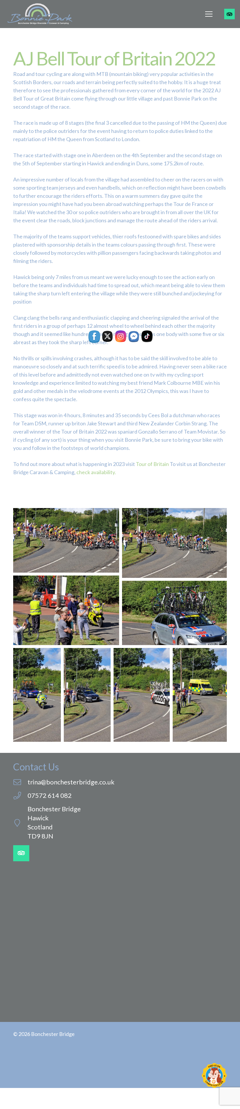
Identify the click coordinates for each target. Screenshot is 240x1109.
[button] (66, 540)
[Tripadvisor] (229, 14)
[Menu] (209, 14)
